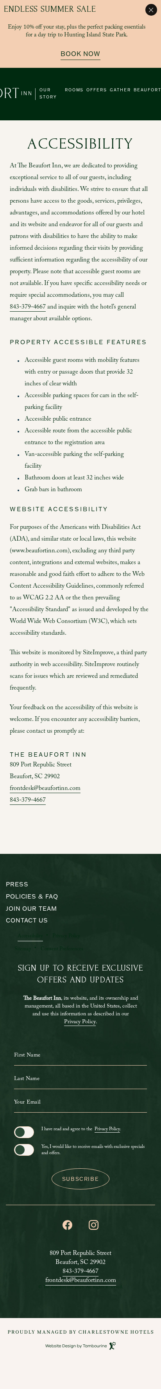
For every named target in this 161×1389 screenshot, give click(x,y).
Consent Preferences (62, 949)
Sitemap (22, 949)
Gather (120, 90)
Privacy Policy (66, 936)
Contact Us (27, 920)
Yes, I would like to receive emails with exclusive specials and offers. (93, 1150)
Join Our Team (31, 908)
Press (17, 884)
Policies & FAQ (32, 896)
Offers (96, 90)
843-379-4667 (28, 307)
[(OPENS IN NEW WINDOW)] (80, 1331)
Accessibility (30, 936)
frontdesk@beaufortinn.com (45, 789)
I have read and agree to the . (81, 1129)
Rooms (74, 90)
